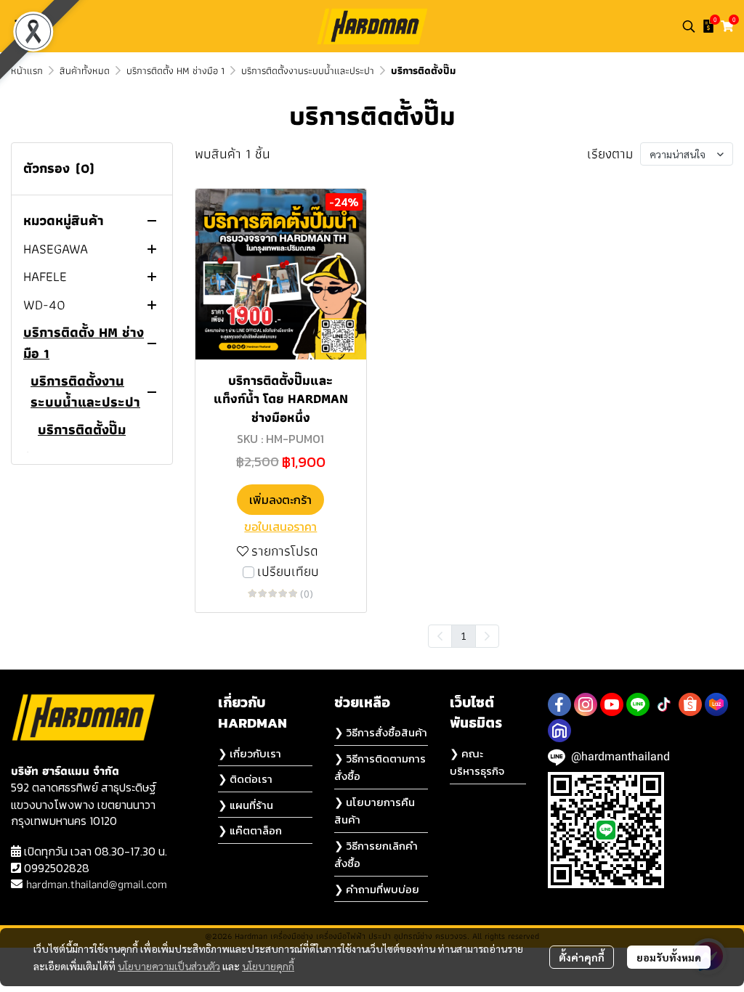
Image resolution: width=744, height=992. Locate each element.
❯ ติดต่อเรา (245, 779)
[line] (638, 704)
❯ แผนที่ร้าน (245, 805)
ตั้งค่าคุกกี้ (581, 957)
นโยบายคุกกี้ (268, 965)
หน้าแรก (27, 70)
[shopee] (690, 704)
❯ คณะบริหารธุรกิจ (477, 762)
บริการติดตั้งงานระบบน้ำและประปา (307, 70)
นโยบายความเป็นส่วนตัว (169, 965)
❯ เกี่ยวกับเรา (249, 753)
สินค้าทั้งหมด (85, 70)
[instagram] (585, 704)
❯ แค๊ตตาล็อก (250, 830)
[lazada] (716, 704)
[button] (689, 26)
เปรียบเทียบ (288, 571)
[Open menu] (21, 26)
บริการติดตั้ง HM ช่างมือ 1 (175, 70)
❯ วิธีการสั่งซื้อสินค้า (380, 732)
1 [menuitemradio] (463, 635)
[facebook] (559, 704)
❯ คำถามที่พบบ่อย (376, 889)
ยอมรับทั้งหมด (668, 957)
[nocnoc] (559, 730)
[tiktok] (664, 704)
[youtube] (611, 704)
